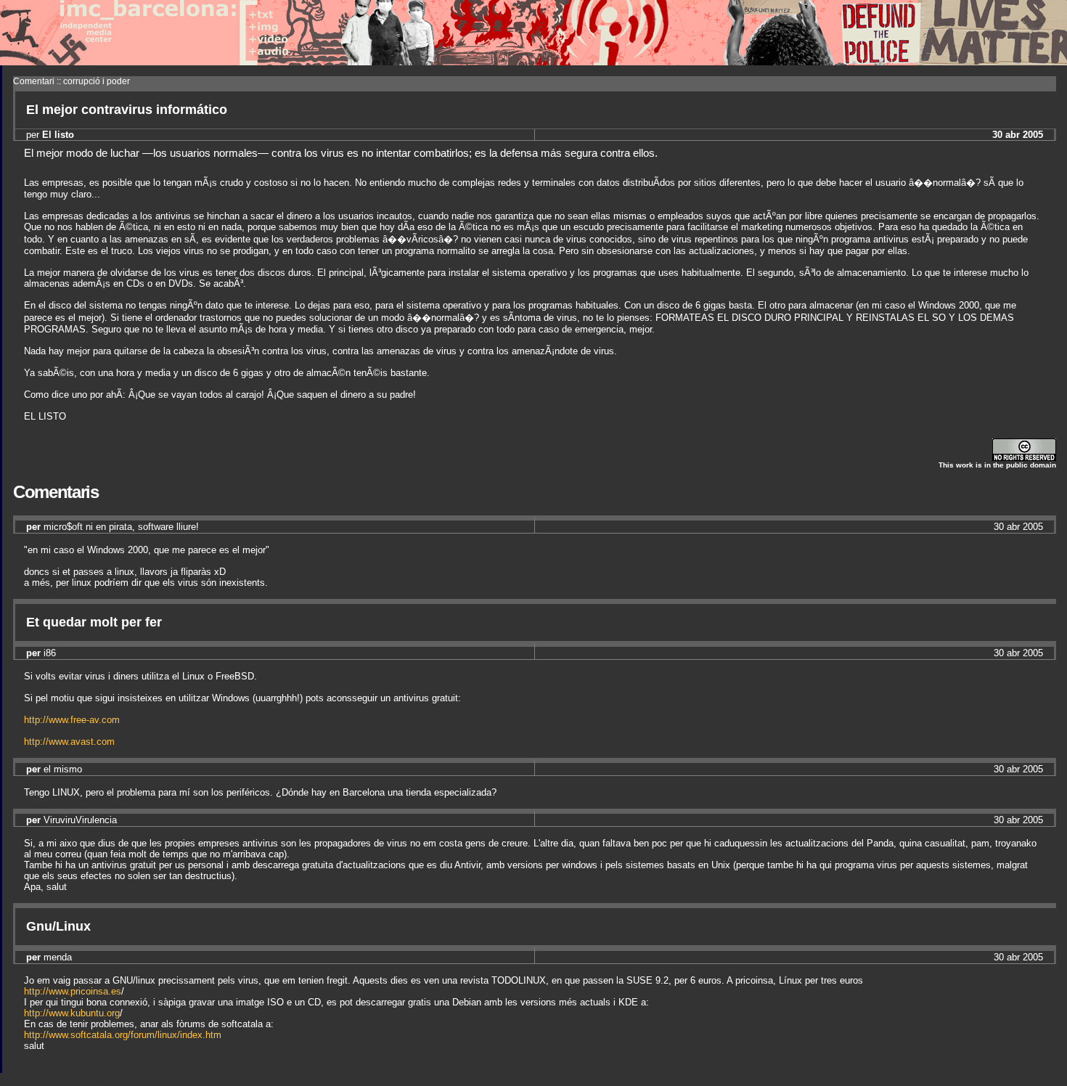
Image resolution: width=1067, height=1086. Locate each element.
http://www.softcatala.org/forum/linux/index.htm (122, 1034)
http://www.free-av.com (72, 719)
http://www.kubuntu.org (72, 1013)
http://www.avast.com (69, 741)
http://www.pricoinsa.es (72, 991)
